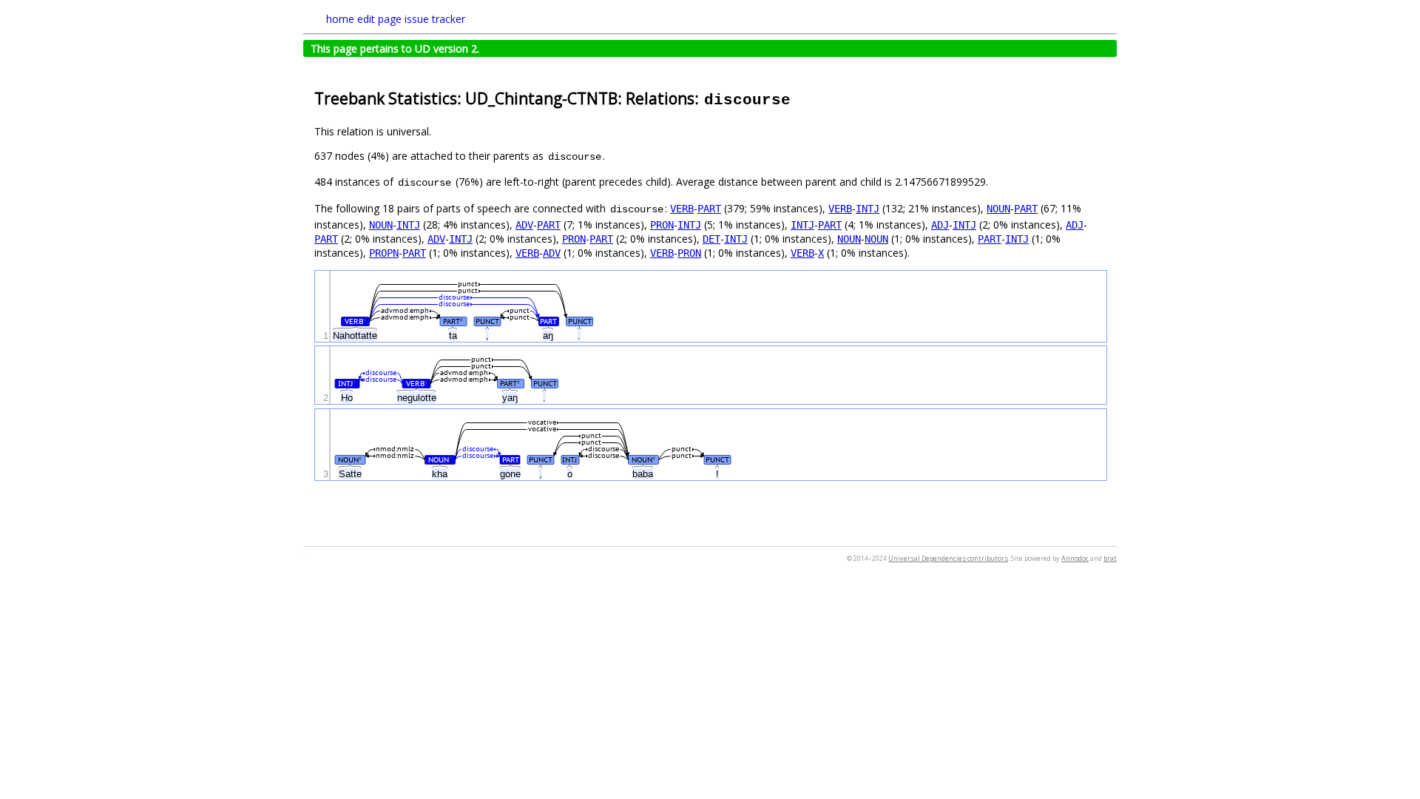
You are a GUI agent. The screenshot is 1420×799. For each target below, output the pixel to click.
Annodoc (1075, 558)
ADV (524, 225)
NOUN (998, 209)
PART (709, 209)
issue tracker (435, 19)
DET (711, 239)
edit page (379, 19)
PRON (662, 225)
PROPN (384, 253)
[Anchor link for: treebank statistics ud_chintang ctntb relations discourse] (800, 97)
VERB (682, 209)
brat (1110, 558)
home (340, 19)
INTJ (867, 209)
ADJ (940, 225)
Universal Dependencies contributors (948, 558)
